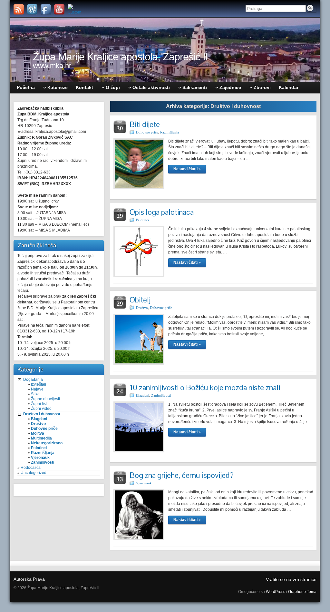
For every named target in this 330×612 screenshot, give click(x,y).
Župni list (39, 403)
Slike (35, 394)
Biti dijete (145, 124)
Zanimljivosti (42, 462)
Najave (37, 389)
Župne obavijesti (45, 399)
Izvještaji (38, 384)
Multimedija (41, 438)
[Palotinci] (73, 9)
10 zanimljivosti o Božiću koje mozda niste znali (205, 387)
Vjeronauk (40, 457)
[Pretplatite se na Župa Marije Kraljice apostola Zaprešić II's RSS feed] (19, 9)
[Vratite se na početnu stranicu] (165, 50)
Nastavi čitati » (187, 169)
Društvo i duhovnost (41, 414)
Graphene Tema (302, 591)
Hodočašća (31, 467)
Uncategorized (33, 472)
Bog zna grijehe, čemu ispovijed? (182, 475)
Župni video (41, 408)
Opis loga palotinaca (162, 212)
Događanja (33, 379)
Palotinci (39, 448)
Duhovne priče (44, 428)
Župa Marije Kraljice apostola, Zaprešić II (120, 57)
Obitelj (140, 300)
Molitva (37, 433)
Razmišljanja (42, 452)
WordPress (275, 591)
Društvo (38, 423)
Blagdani (39, 419)
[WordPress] (32, 9)
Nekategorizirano (47, 443)
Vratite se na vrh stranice (291, 579)
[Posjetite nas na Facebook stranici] (46, 9)
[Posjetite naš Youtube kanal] (59, 9)
